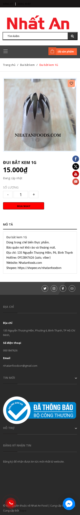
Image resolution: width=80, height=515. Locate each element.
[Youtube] (72, 288)
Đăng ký (8, 3)
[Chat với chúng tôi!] (69, 504)
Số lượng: (11, 187)
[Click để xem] (40, 115)
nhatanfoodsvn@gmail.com (20, 365)
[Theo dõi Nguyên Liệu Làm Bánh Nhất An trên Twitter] (45, 288)
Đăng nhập (24, 3)
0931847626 (10, 350)
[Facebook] (63, 288)
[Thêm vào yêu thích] (71, 83)
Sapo (22, 510)
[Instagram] (54, 288)
